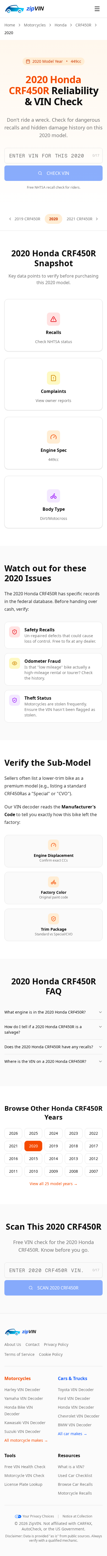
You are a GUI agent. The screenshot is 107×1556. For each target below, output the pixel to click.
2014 (53, 1158)
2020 (33, 1145)
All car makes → (72, 1433)
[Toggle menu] (97, 8)
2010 (33, 1171)
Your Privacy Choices (38, 1516)
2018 (73, 1145)
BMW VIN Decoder (75, 1424)
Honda (61, 25)
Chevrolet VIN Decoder (79, 1416)
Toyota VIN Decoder (76, 1389)
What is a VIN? (71, 1466)
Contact (33, 1344)
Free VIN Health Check (24, 1466)
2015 (33, 1158)
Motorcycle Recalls (75, 1493)
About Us (12, 1344)
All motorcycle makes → (26, 1440)
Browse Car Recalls (75, 1484)
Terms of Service (19, 1354)
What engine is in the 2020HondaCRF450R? (45, 1012)
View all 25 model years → (54, 1183)
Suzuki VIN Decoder (22, 1431)
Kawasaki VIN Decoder (25, 1422)
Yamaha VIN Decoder (23, 1398)
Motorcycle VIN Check (24, 1475)
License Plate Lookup (23, 1484)
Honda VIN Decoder (76, 1407)
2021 (13, 1145)
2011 (13, 1171)
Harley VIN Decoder (22, 1389)
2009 (53, 1171)
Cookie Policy (51, 1354)
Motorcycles (35, 25)
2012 (93, 1158)
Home (9, 25)
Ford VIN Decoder (74, 1398)
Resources (69, 1455)
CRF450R (83, 25)
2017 (93, 1145)
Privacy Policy (56, 1344)
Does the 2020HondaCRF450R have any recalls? (48, 1046)
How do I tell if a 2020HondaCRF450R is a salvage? (43, 1029)
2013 (73, 1158)
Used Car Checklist (75, 1475)
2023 (73, 1133)
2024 (53, 1133)
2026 (13, 1133)
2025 (33, 1133)
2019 (53, 1145)
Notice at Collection (77, 1516)
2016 (13, 1158)
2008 (73, 1171)
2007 (93, 1171)
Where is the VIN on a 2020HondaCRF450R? (45, 1061)
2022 (93, 1133)
